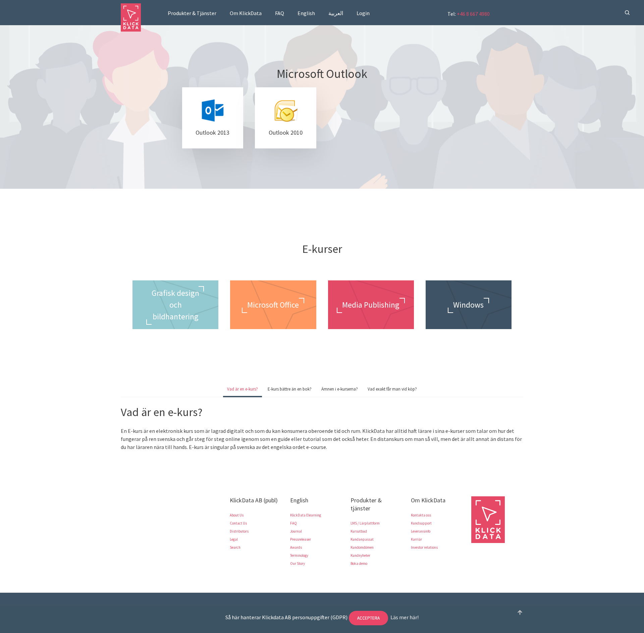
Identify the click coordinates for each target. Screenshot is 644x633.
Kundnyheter (360, 555)
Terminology (299, 555)
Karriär (416, 539)
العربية (335, 13)
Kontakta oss (421, 515)
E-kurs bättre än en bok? (290, 389)
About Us (237, 515)
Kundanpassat (362, 539)
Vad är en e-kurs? (242, 389)
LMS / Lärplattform (365, 523)
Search (235, 547)
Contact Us (238, 523)
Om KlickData (246, 13)
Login (363, 13)
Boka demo (359, 563)
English (306, 13)
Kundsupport (421, 523)
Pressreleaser (300, 539)
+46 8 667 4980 (473, 13)
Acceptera (368, 618)
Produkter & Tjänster (192, 13)
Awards (296, 547)
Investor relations (424, 547)
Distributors (239, 531)
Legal (234, 539)
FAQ (279, 13)
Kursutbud (359, 531)
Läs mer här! (404, 617)
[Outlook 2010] (285, 117)
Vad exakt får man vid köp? (392, 389)
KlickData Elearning (305, 515)
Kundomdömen (362, 547)
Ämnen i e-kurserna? (339, 389)
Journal (296, 531)
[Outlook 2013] (213, 117)
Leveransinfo (420, 531)
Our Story (297, 563)
